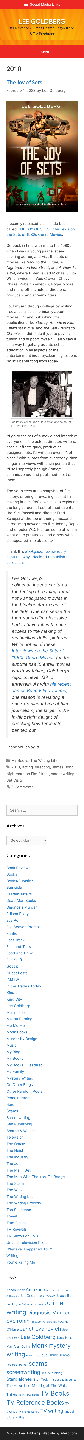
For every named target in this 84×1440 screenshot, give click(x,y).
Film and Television (23, 947)
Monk (39, 1345)
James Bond (63, 767)
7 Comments (22, 787)
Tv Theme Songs (28, 1411)
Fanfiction (51, 1322)
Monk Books (17, 1032)
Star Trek (40, 1379)
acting (27, 767)
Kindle (11, 992)
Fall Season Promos (23, 927)
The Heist (14, 1150)
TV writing (51, 1411)
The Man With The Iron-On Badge (35, 1177)
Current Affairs (19, 894)
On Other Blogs (19, 1085)
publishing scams (55, 1355)
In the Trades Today (23, 986)
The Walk (14, 1190)
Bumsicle (14, 887)
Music (11, 1045)
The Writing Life (44, 760)
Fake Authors (38, 1322)
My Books (19, 760)
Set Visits (14, 780)
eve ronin (18, 1321)
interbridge (68, 1433)
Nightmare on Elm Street (27, 774)
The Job (13, 1163)
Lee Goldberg (42, 21)
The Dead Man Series (62, 1379)
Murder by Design (21, 1039)
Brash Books (66, 1295)
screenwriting (62, 774)
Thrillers (11, 1394)
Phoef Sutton (33, 1355)
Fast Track (15, 940)
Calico (25, 1304)
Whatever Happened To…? (29, 1249)
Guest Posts (17, 973)
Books (11, 874)
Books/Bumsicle (20, 881)
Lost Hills (64, 1337)
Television (15, 1137)
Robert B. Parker (17, 1364)
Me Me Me (15, 1025)
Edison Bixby (17, 914)
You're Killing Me (20, 1262)
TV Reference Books (35, 1402)
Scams (12, 1111)
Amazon (34, 1289)
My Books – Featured (24, 1065)
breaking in (13, 1304)
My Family (15, 1071)
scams (38, 1363)
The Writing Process (23, 1203)
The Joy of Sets (24, 82)
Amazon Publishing (56, 1290)
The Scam (15, 1183)
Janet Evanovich (40, 1329)
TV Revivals (16, 1229)
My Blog (13, 1052)
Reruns (12, 1104)
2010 (15, 767)
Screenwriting (18, 1118)
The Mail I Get (18, 1170)
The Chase (15, 1144)
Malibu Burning (19, 1019)
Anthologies (12, 1296)
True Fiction (16, 1223)
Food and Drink (19, 953)
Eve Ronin (14, 920)
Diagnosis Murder (21, 907)
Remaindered (18, 1098)
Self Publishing (19, 1124)
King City (14, 999)
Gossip (12, 966)
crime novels (38, 1304)
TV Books (54, 1393)
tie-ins (22, 1394)
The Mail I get (36, 1385)
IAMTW (12, 979)
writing (19, 1417)
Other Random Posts (24, 1091)
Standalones (19, 1379)
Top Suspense (18, 1210)
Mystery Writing (19, 1078)
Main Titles (15, 1012)
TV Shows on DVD (22, 1236)
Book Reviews (18, 868)
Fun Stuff (14, 960)
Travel (11, 1216)
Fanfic (11, 933)
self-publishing (51, 1373)
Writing (12, 1256)
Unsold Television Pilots (27, 1242)
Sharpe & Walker (20, 1131)
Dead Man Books (21, 900)
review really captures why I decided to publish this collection (39, 557)
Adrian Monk (15, 1290)
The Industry (17, 1157)
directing (42, 767)
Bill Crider (28, 1295)
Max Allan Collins (18, 1346)
